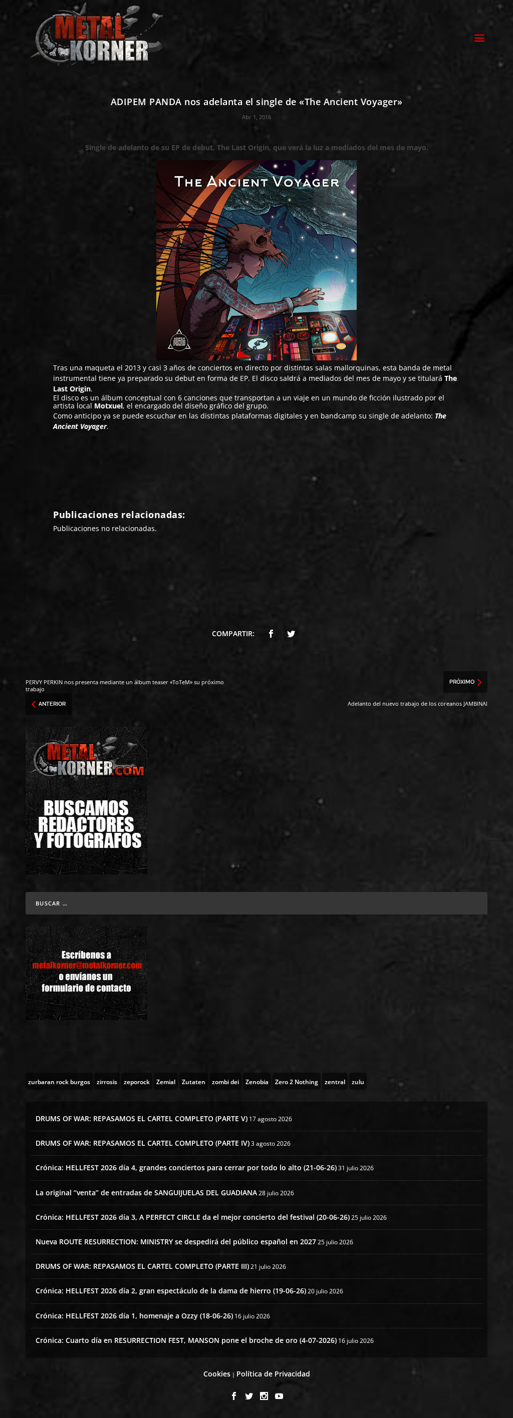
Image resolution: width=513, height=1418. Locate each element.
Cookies (216, 1373)
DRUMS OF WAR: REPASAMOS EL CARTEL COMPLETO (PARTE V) (141, 1118)
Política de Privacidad (273, 1373)
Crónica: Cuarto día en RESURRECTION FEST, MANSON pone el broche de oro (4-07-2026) (186, 1340)
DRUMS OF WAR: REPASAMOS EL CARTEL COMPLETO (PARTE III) (142, 1266)
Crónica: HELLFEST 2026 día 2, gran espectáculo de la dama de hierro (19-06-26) (171, 1290)
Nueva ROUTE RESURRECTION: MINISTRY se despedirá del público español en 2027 (176, 1241)
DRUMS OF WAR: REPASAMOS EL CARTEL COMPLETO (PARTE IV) (142, 1143)
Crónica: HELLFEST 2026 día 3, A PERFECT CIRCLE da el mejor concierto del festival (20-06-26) (193, 1217)
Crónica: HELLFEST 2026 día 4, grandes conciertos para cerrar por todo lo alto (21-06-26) (186, 1167)
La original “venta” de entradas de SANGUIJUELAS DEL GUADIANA (146, 1192)
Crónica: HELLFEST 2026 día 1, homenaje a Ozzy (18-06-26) (134, 1315)
